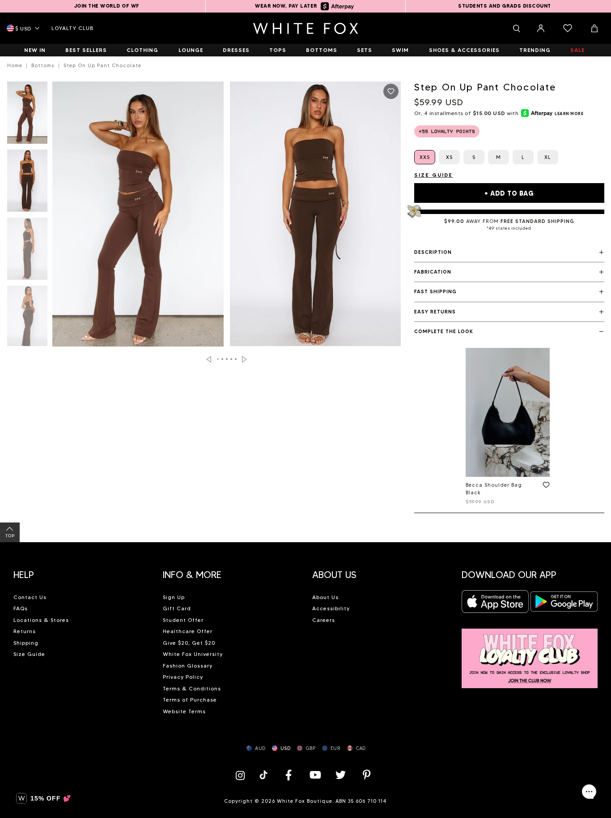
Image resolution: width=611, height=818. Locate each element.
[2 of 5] (27, 183)
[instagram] (242, 775)
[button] (509, 252)
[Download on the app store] (495, 604)
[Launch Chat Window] (589, 792)
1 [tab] (218, 359)
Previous (208, 359)
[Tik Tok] (264, 775)
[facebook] (288, 775)
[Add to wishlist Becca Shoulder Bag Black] (544, 486)
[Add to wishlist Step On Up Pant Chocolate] (391, 91)
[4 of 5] (27, 319)
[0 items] (567, 28)
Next (244, 359)
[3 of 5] (27, 251)
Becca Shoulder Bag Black (494, 489)
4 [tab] (231, 359)
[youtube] (314, 775)
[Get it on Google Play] (564, 604)
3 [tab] (227, 359)
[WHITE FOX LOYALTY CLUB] (530, 653)
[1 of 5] (27, 115)
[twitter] (341, 775)
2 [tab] (223, 359)
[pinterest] (367, 775)
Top (10, 536)
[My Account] (541, 28)
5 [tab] (236, 359)
